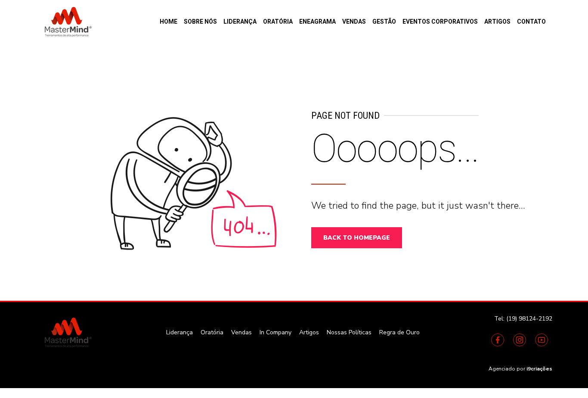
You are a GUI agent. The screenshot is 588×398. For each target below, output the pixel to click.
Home (168, 21)
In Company (275, 332)
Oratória (278, 21)
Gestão (384, 21)
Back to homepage (356, 238)
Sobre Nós (200, 21)
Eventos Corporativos (440, 21)
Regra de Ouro (399, 332)
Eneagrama (317, 21)
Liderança (240, 21)
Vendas (354, 21)
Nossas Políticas (349, 332)
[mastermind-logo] (67, 332)
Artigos (497, 21)
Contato (531, 21)
